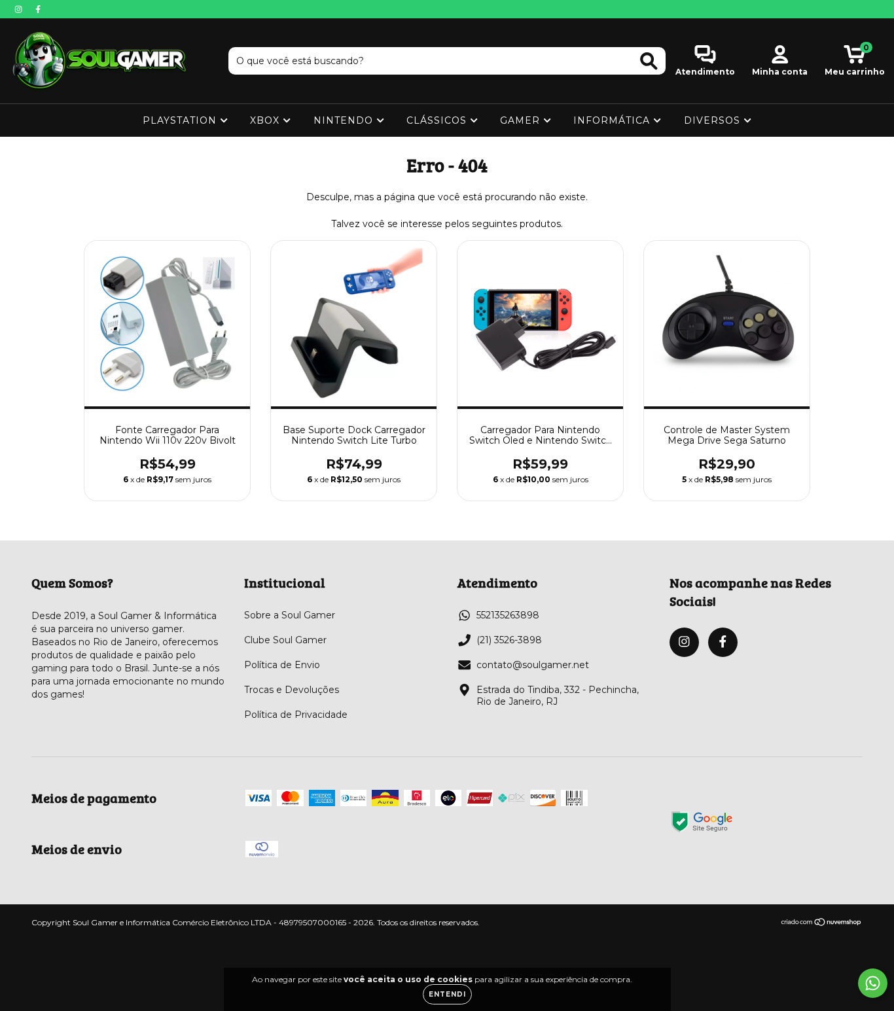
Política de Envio (282, 665)
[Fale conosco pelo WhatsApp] (872, 983)
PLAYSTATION (181, 120)
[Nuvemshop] (822, 924)
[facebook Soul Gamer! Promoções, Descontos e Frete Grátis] (37, 9)
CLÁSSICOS (438, 120)
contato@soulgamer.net (532, 665)
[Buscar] (649, 61)
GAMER (521, 120)
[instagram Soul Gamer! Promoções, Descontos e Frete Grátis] (19, 9)
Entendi (447, 994)
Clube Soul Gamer (285, 640)
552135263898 (507, 615)
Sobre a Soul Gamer (289, 615)
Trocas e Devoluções (291, 690)
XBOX (266, 120)
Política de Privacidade (296, 714)
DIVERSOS (713, 120)
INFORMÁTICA (613, 120)
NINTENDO (344, 120)
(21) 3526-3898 (509, 640)
